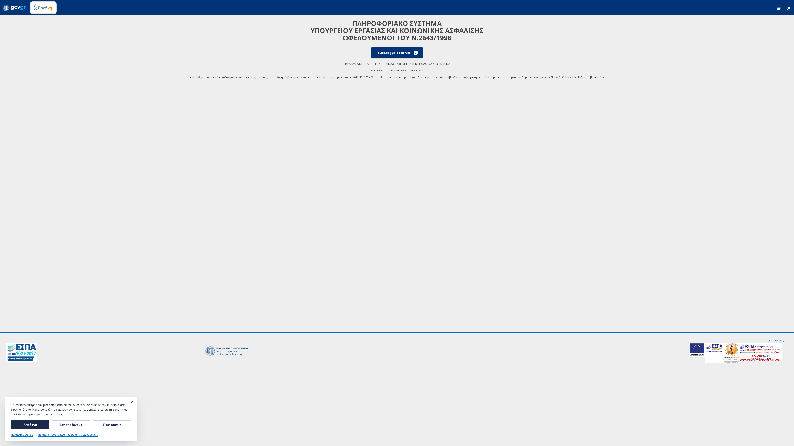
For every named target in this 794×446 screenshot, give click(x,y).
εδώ (601, 77)
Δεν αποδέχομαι (71, 424)
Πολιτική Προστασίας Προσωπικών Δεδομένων (68, 434)
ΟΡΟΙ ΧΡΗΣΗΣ (776, 341)
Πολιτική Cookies (22, 434)
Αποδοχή (30, 424)
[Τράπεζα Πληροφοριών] (789, 8)
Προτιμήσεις (112, 424)
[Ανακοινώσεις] (778, 8)
